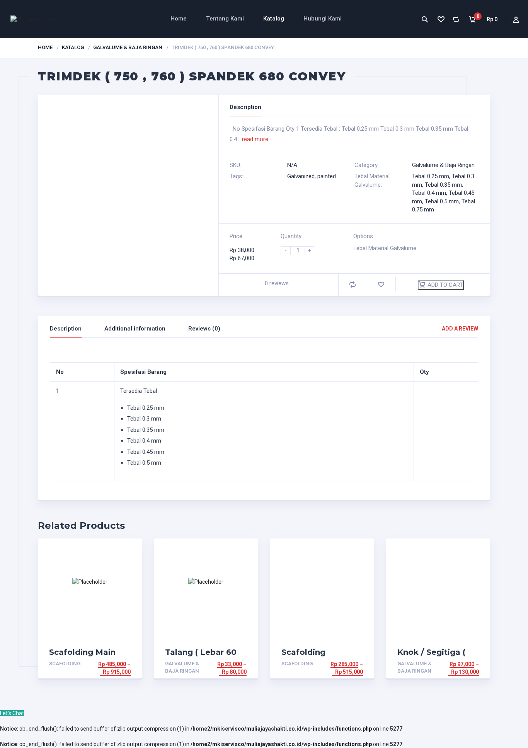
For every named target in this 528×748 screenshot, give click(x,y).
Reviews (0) (204, 328)
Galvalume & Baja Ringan (127, 47)
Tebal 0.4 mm (429, 192)
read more (255, 139)
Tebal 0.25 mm (430, 176)
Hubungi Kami (322, 18)
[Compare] (456, 19)
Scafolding (64, 663)
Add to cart (445, 284)
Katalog (273, 18)
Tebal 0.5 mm (442, 201)
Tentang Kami (225, 18)
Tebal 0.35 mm (443, 184)
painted (326, 176)
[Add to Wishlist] (381, 284)
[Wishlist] (440, 19)
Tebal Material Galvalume (384, 248)
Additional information (134, 328)
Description (66, 328)
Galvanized (301, 176)
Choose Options (107, 664)
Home (178, 18)
